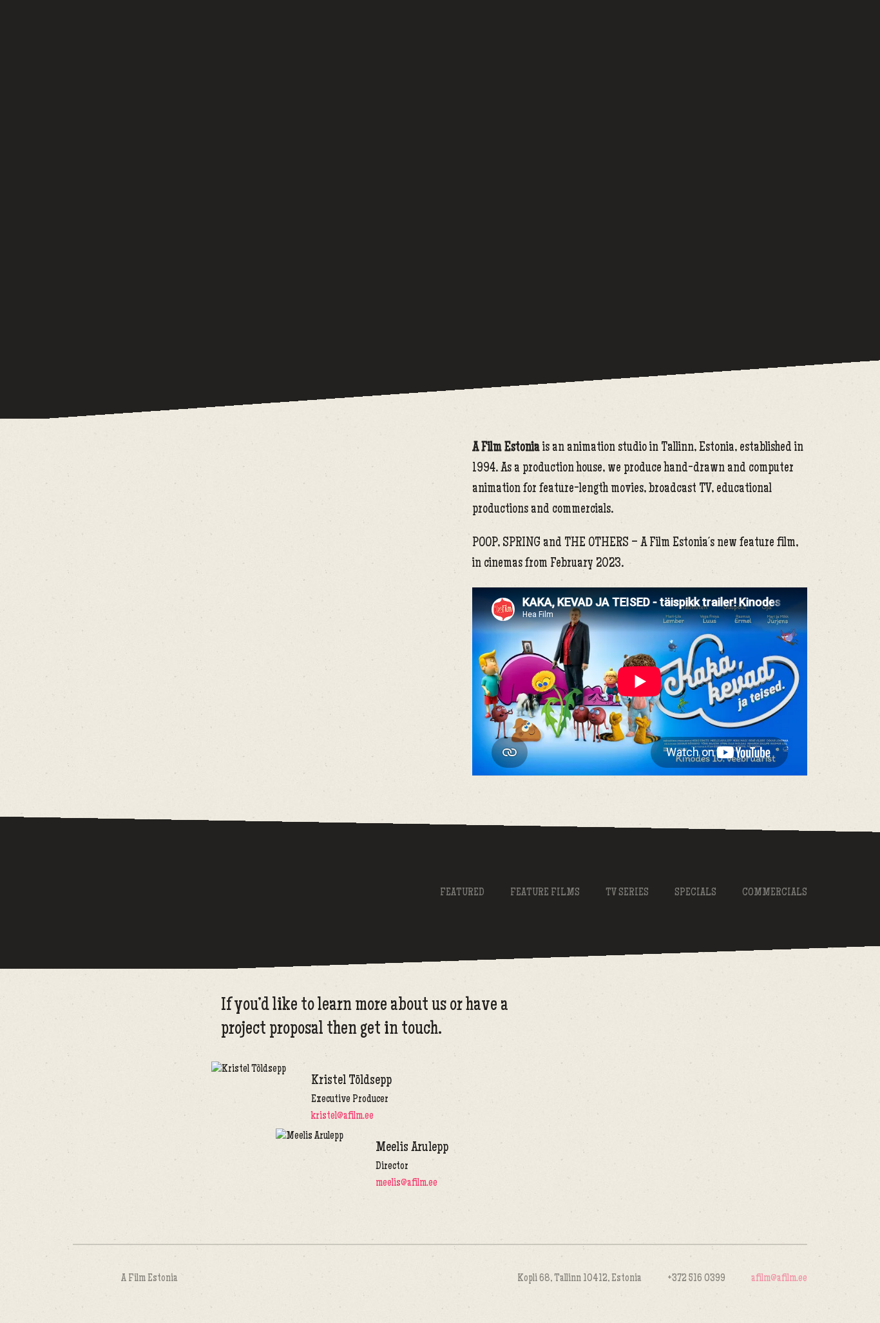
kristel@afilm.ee (342, 1116)
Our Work (636, 55)
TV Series (627, 893)
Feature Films (545, 893)
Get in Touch (746, 55)
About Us (527, 55)
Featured (462, 893)
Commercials (774, 893)
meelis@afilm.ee (406, 1183)
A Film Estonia (217, 56)
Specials (695, 893)
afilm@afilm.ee (779, 1278)
